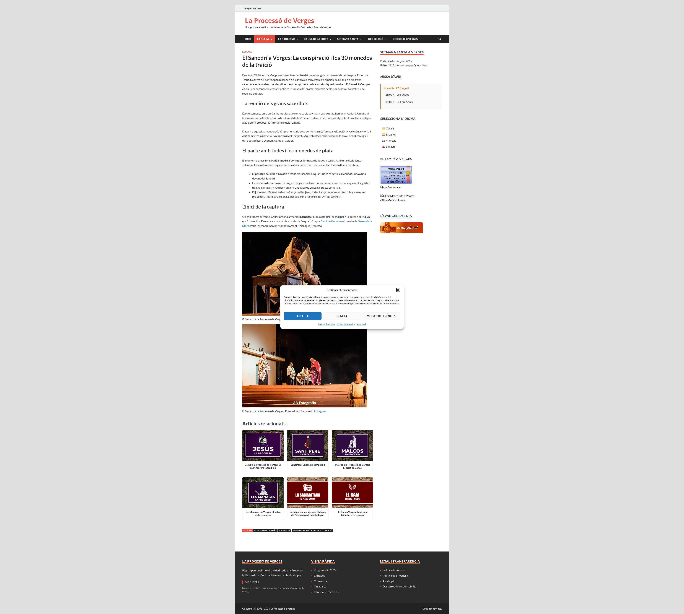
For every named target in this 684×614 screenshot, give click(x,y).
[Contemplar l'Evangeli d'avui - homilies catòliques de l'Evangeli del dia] (401, 232)
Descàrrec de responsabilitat (400, 586)
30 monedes (260, 530)
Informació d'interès (326, 592)
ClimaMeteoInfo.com (393, 200)
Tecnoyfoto (435, 608)
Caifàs (273, 530)
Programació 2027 (325, 570)
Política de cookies (394, 570)
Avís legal (361, 324)
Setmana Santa (347, 39)
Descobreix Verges (405, 39)
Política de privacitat (345, 324)
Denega (342, 316)
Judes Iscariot (300, 530)
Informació (375, 39)
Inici (248, 39)
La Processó (286, 39)
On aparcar (321, 586)
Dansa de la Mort (316, 39)
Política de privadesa (395, 575)
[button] (398, 290)
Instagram (320, 411)
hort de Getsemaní (333, 221)
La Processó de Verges (279, 20)
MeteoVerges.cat (390, 187)
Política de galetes (326, 324)
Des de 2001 (252, 582)
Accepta (303, 316)
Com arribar (321, 581)
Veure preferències (381, 316)
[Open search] (440, 39)
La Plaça (263, 39)
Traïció (327, 530)
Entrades (319, 575)
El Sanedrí (285, 530)
